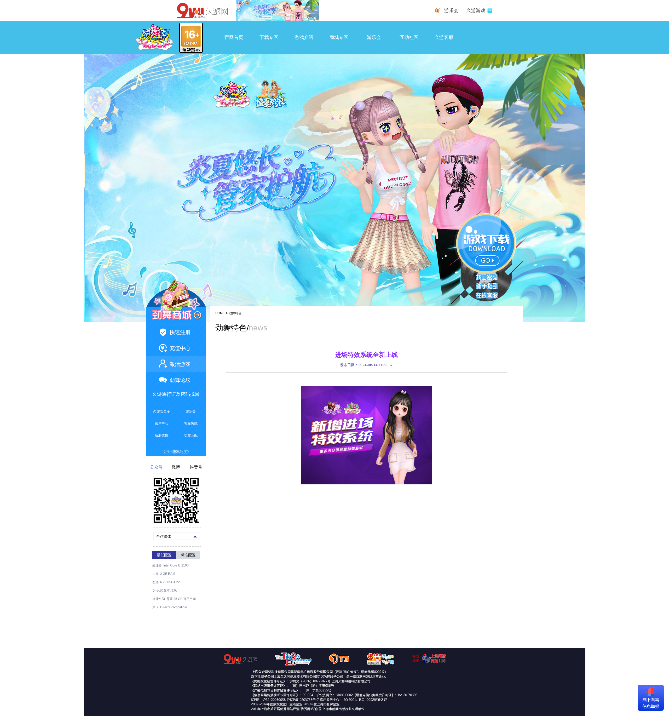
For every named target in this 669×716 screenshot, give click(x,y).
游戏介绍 (304, 37)
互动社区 (409, 37)
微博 (176, 467)
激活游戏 (180, 364)
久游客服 (444, 37)
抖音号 (196, 467)
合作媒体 (163, 536)
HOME (220, 313)
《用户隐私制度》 (176, 452)
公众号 (156, 467)
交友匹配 (191, 435)
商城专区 (339, 37)
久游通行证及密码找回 (175, 394)
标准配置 (188, 555)
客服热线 (191, 423)
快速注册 (180, 332)
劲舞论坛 (180, 380)
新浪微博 (161, 435)
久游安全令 (161, 411)
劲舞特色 (235, 313)
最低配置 (164, 555)
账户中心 (161, 423)
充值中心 (180, 348)
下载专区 (268, 37)
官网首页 (233, 37)
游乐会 (374, 37)
